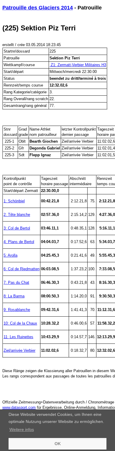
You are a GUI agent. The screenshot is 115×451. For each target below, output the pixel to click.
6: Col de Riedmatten (22, 269)
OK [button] (58, 443)
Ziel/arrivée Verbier (19, 350)
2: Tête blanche (17, 214)
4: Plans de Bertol (19, 242)
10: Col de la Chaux (20, 323)
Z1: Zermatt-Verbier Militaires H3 (78, 65)
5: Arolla (10, 255)
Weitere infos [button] (21, 429)
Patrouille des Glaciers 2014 (37, 8)
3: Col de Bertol (17, 228)
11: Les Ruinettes (18, 337)
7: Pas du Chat (16, 282)
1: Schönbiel (14, 201)
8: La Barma (14, 296)
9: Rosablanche (17, 309)
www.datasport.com (19, 407)
